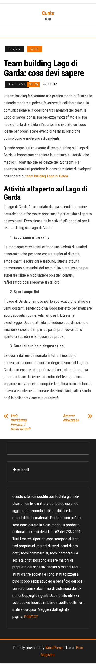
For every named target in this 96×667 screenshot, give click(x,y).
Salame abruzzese (71, 418)
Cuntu (48, 13)
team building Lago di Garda (46, 176)
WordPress (54, 647)
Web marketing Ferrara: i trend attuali (20, 422)
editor (52, 84)
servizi (35, 49)
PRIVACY (31, 616)
